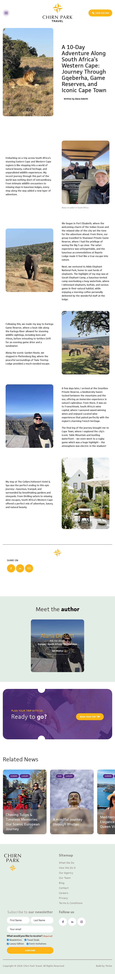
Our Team (65, 878)
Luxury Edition (16, 943)
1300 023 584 (102, 13)
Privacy (63, 898)
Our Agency (66, 873)
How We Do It (67, 868)
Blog (61, 883)
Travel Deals (33, 939)
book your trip (88, 716)
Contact (64, 888)
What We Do (66, 863)
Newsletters (15, 939)
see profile (57, 651)
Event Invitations (37, 943)
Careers (63, 893)
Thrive (108, 965)
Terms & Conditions (70, 903)
